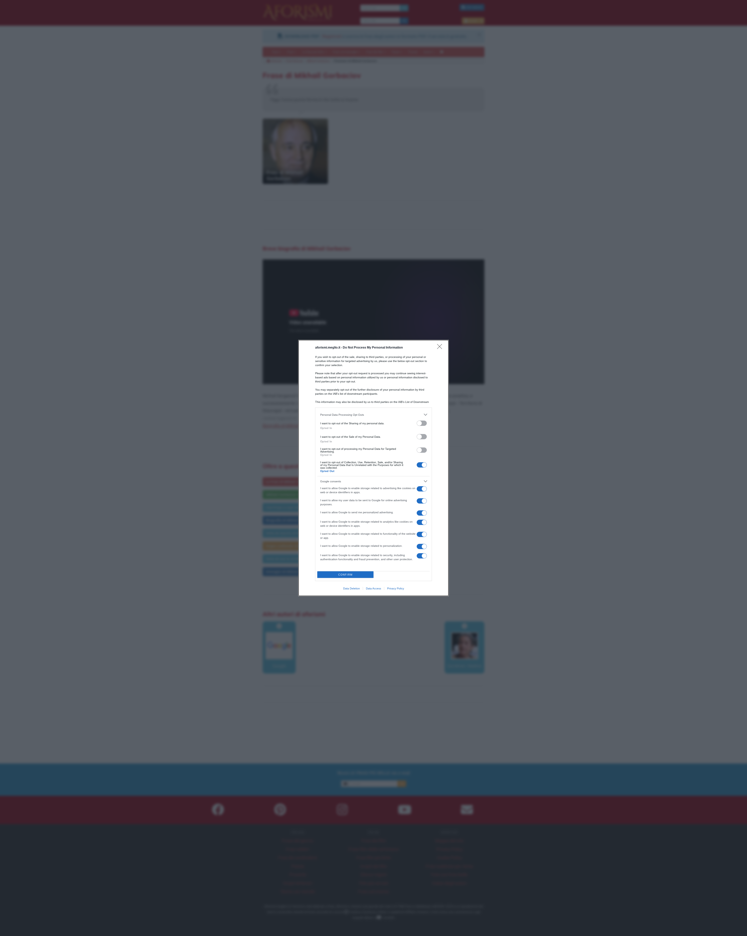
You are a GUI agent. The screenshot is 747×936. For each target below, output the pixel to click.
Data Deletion (351, 588)
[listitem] (373, 415)
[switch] (422, 423)
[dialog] (373, 468)
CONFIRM (345, 574)
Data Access (373, 588)
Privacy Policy (395, 588)
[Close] (441, 347)
